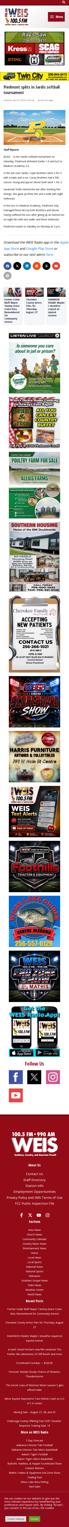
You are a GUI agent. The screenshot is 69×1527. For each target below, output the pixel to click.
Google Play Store (39, 248)
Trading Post (34, 1477)
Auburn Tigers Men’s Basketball (35, 1459)
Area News (34, 1230)
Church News (34, 1234)
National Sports (35, 1271)
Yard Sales (35, 1486)
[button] (63, 2)
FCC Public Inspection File (34, 1203)
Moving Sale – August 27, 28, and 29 (34, 1412)
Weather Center (34, 1289)
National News (34, 1266)
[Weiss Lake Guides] (34, 921)
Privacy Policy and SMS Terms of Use (34, 1197)
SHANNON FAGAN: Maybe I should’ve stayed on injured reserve (56, 307)
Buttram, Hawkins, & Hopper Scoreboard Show (34, 1463)
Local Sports (34, 1262)
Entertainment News (34, 1248)
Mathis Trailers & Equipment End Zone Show (34, 1472)
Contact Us (34, 1174)
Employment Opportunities (34, 1191)
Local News (34, 1257)
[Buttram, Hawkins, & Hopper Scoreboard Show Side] (34, 701)
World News (35, 1294)
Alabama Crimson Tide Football (34, 1445)
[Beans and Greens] (34, 422)
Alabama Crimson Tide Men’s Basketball (35, 1449)
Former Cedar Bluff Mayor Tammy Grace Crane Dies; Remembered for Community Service (12, 310)
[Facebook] (21, 1215)
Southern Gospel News (34, 1280)
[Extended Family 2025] (34, 367)
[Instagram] (47, 1215)
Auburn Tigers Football (35, 1454)
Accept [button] (34, 1518)
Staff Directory (34, 1180)
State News (34, 1285)
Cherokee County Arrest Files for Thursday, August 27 (34, 306)
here (49, 254)
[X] (30, 1215)
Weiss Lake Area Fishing (34, 1482)
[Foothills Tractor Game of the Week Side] (34, 866)
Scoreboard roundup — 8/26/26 (34, 1363)
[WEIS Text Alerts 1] (34, 811)
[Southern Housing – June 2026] (34, 556)
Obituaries (34, 1276)
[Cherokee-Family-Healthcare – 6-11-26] (34, 633)
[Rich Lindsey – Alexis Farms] (34, 485)
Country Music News (34, 1243)
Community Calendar (34, 1239)
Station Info (34, 1186)
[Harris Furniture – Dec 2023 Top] (34, 756)
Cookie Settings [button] (15, 1518)
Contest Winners (34, 1468)
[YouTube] (39, 1215)
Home (34, 1253)
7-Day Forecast (34, 1440)
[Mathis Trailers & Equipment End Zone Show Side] (34, 976)
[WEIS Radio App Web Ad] (34, 1031)
